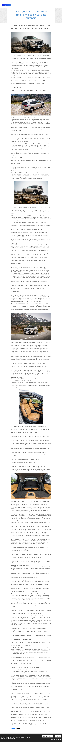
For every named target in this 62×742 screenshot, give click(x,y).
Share (13, 728)
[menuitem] (15, 5)
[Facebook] (55, 1)
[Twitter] (57, 1)
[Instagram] (58, 1)
